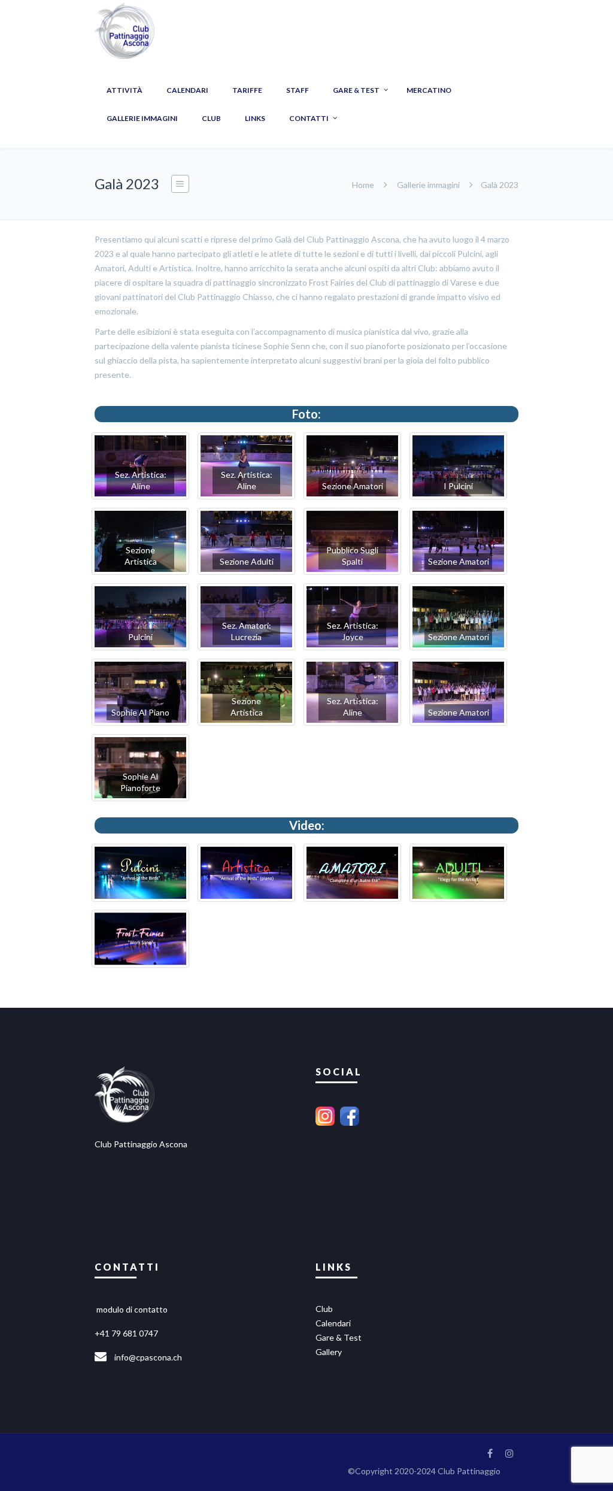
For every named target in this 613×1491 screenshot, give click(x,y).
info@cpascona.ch (148, 1357)
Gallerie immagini (428, 185)
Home (363, 185)
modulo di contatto (132, 1309)
